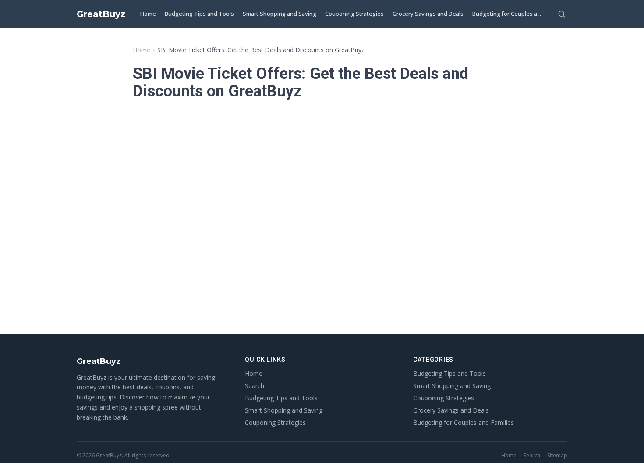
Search (254, 385)
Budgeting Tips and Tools (199, 14)
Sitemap (557, 455)
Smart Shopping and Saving (279, 14)
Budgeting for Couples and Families (463, 422)
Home (148, 14)
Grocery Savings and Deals (428, 14)
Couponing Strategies (354, 14)
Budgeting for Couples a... (506, 14)
